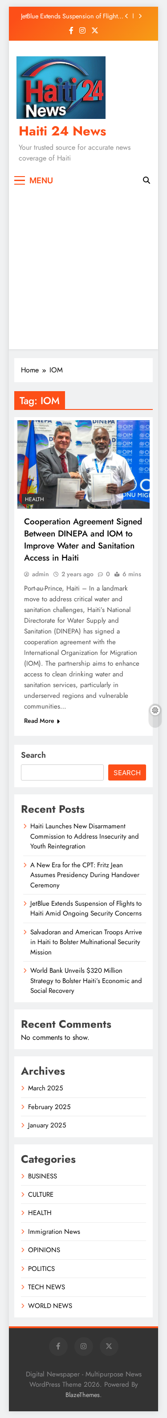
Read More (39, 720)
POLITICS (41, 1269)
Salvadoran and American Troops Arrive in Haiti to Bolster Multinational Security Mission (86, 942)
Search (33, 755)
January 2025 (47, 1125)
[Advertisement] (83, 267)
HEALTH (34, 499)
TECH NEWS (46, 1287)
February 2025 (49, 1107)
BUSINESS (42, 1176)
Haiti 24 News (62, 131)
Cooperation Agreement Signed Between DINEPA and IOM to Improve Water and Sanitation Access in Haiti (83, 539)
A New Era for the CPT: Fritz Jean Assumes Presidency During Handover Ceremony (84, 875)
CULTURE (40, 1194)
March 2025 (45, 1088)
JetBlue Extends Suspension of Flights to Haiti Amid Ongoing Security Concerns (70, 16)
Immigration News (54, 1232)
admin (40, 574)
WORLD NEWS (50, 1306)
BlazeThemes (82, 1394)
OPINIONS (44, 1250)
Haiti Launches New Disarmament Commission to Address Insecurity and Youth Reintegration (84, 836)
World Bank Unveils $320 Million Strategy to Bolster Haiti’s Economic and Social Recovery (86, 981)
